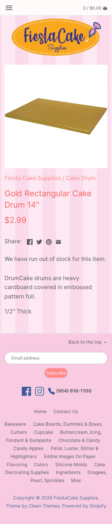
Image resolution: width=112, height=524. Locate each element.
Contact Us (65, 411)
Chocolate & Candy (79, 440)
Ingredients (68, 472)
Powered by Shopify (84, 506)
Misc (76, 480)
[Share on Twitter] (39, 240)
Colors (41, 464)
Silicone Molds (71, 464)
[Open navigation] (8, 7)
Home (40, 411)
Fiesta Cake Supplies (32, 178)
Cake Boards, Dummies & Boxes (67, 424)
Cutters (18, 432)
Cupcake (43, 432)
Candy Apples (28, 448)
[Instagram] (39, 391)
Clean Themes (44, 506)
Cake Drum (81, 178)
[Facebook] (26, 391)
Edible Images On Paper (70, 456)
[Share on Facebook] (30, 240)
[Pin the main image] (49, 240)
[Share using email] (58, 240)
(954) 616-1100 (73, 391)
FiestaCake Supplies (76, 498)
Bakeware (15, 424)
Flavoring (17, 464)
